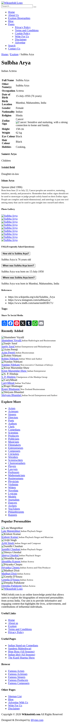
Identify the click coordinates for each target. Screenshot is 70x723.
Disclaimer (21, 39)
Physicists (13, 481)
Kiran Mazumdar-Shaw (14, 370)
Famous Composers (18, 683)
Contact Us (14, 48)
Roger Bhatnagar (10, 389)
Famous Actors (16, 671)
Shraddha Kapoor (11, 561)
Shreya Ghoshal (10, 555)
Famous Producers (18, 680)
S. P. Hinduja (8, 376)
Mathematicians (16, 475)
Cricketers (13, 454)
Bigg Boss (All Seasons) (21, 651)
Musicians (13, 441)
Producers (13, 435)
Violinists (13, 484)
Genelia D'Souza (10, 579)
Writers (12, 487)
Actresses (13, 411)
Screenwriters (15, 460)
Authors (12, 423)
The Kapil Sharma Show (21, 657)
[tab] (35, 253)
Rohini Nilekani (10, 358)
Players (12, 466)
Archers (12, 505)
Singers (12, 414)
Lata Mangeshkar (11, 531)
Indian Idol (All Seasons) (21, 654)
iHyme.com (37, 720)
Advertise (20, 42)
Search (11, 45)
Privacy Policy (23, 27)
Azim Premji (8, 352)
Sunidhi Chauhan (11, 549)
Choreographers (16, 463)
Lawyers (13, 469)
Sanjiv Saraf (8, 346)
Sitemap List (15, 696)
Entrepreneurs (15, 447)
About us (13, 623)
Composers (14, 451)
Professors (13, 472)
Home (11, 12)
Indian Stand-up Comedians (23, 645)
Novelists (13, 490)
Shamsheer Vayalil (11, 340)
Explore (14, 54)
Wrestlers (13, 457)
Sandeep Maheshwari (19, 648)
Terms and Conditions (27, 30)
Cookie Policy (22, 33)
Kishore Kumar (10, 537)
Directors (13, 417)
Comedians (14, 429)
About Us (13, 15)
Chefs (11, 426)
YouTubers (14, 508)
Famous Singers (16, 677)
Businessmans (15, 478)
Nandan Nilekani (10, 364)
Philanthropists (16, 511)
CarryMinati (8, 383)
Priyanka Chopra (10, 567)
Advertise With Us (18, 702)
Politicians (13, 438)
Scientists (13, 432)
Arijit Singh (8, 543)
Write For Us (22, 36)
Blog (10, 21)
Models (12, 496)
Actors (11, 408)
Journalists (13, 499)
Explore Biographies (19, 18)
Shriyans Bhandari (11, 395)
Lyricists (12, 493)
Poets (11, 420)
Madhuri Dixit (9, 573)
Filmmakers (14, 444)
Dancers (12, 502)
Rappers (12, 514)
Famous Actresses (17, 674)
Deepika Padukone (11, 585)
